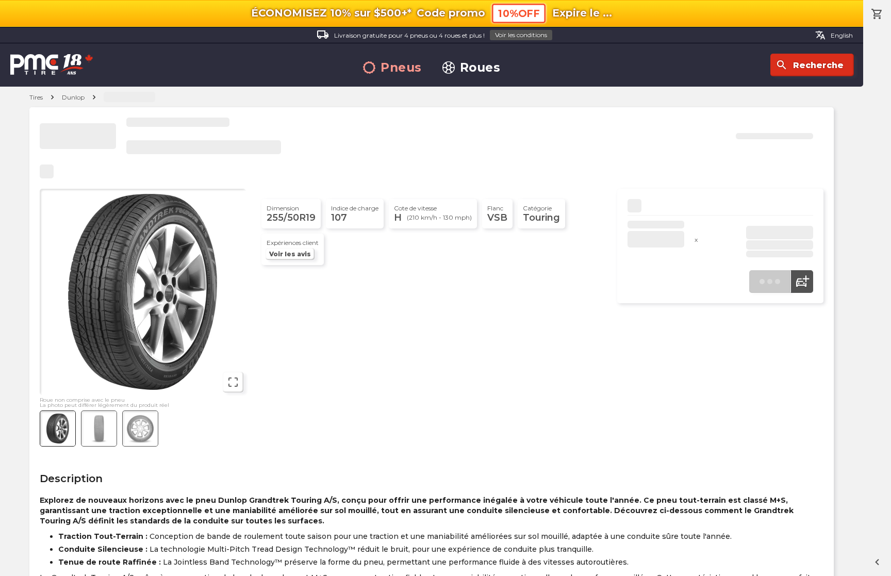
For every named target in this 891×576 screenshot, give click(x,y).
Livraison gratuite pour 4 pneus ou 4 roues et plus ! (432, 34)
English (834, 35)
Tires (36, 97)
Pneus (401, 68)
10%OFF (518, 14)
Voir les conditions (521, 35)
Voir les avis (290, 254)
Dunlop (73, 97)
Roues (480, 68)
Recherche (810, 65)
